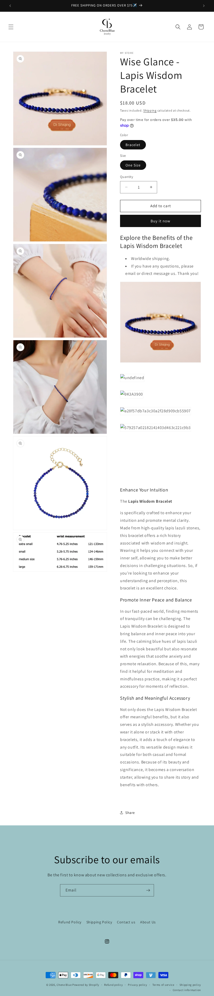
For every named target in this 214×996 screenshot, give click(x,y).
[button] (11, 27)
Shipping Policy (99, 922)
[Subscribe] (148, 890)
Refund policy (113, 985)
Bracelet (133, 144)
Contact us (126, 922)
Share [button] (130, 812)
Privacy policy (137, 985)
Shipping (150, 110)
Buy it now (160, 220)
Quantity (126, 177)
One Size (133, 165)
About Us (148, 922)
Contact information (187, 990)
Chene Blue (64, 985)
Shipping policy (190, 985)
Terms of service (163, 985)
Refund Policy (69, 922)
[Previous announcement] (10, 5)
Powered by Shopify (85, 985)
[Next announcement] (204, 5)
